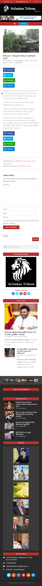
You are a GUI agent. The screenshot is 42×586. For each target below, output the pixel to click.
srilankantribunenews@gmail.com (17, 566)
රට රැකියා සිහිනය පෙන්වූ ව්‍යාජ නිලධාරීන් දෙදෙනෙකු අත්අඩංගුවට (27, 351)
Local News (22, 408)
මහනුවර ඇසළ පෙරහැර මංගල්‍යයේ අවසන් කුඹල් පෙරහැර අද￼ (26, 404)
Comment (5, 185)
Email (5, 213)
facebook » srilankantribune (15, 569)
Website (5, 217)
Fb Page (23, 23)
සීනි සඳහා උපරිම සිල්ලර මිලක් (21, 166)
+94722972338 (11, 563)
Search (5, 236)
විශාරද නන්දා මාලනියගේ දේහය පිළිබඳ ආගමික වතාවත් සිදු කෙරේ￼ (26, 414)
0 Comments (18, 62)
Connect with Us (21, 290)
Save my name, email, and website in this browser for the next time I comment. (21, 222)
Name (5, 209)
